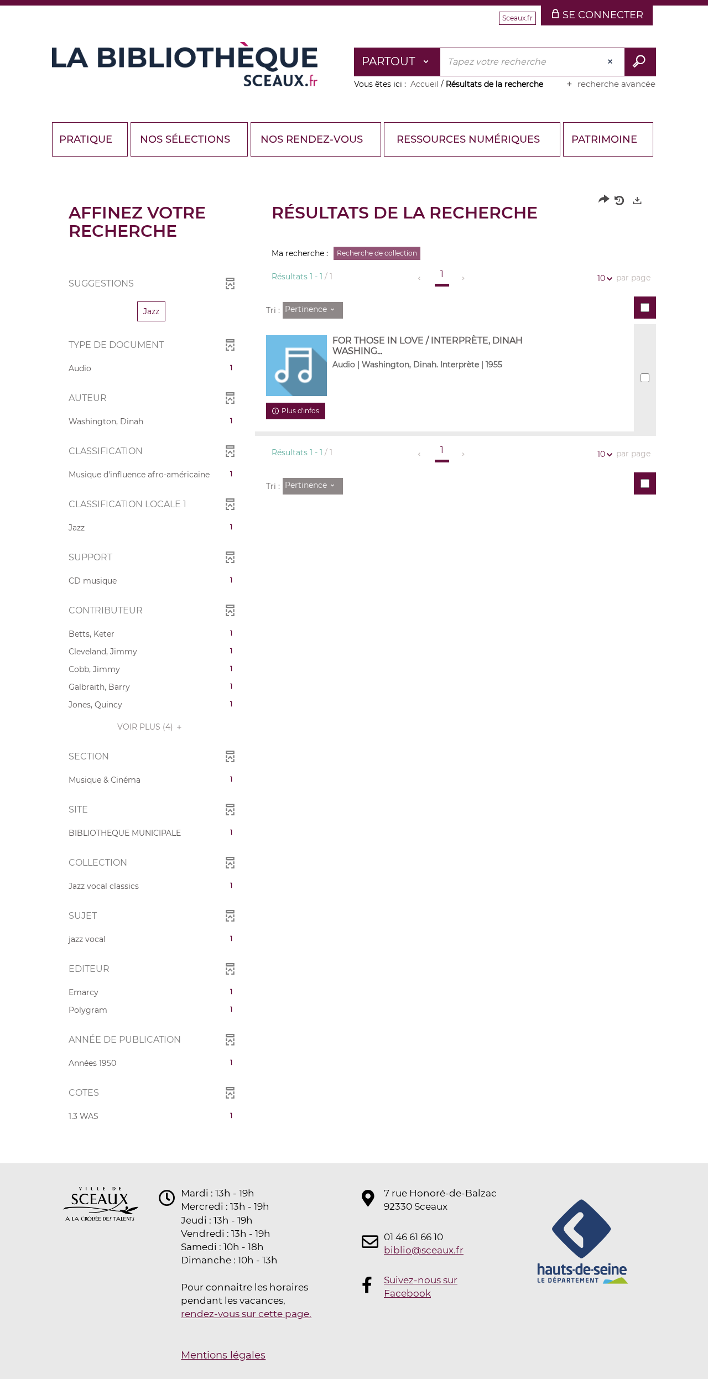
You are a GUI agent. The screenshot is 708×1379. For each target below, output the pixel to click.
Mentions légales (223, 1355)
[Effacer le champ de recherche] (611, 62)
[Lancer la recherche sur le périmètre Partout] (640, 62)
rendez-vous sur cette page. (246, 1313)
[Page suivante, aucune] (464, 278)
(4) (146, 727)
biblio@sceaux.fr (424, 1250)
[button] (151, 311)
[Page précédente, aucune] (420, 278)
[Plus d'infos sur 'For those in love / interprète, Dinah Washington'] (296, 365)
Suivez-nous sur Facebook (420, 1286)
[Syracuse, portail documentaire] (184, 64)
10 (601, 278)
